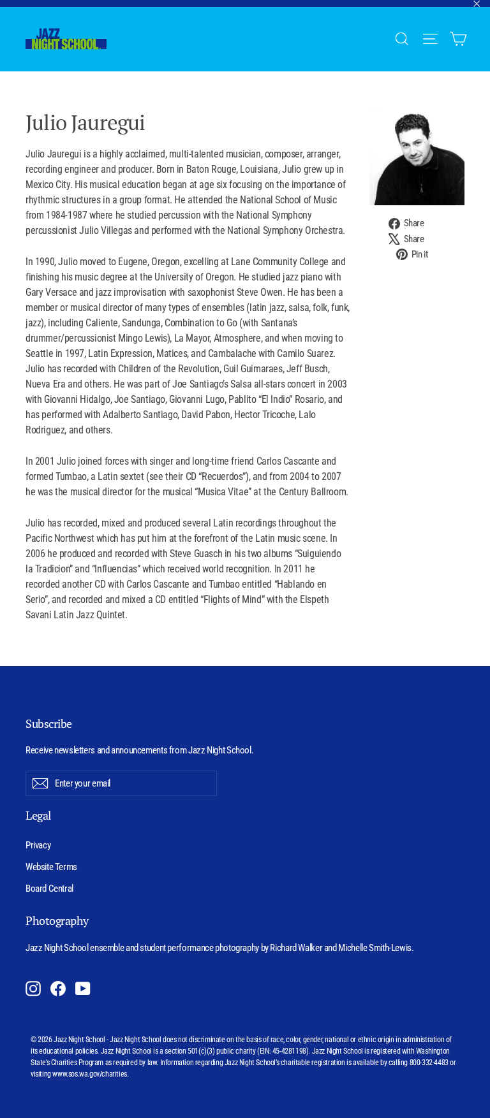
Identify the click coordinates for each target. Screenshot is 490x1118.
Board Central (49, 888)
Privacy (38, 845)
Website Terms (51, 867)
